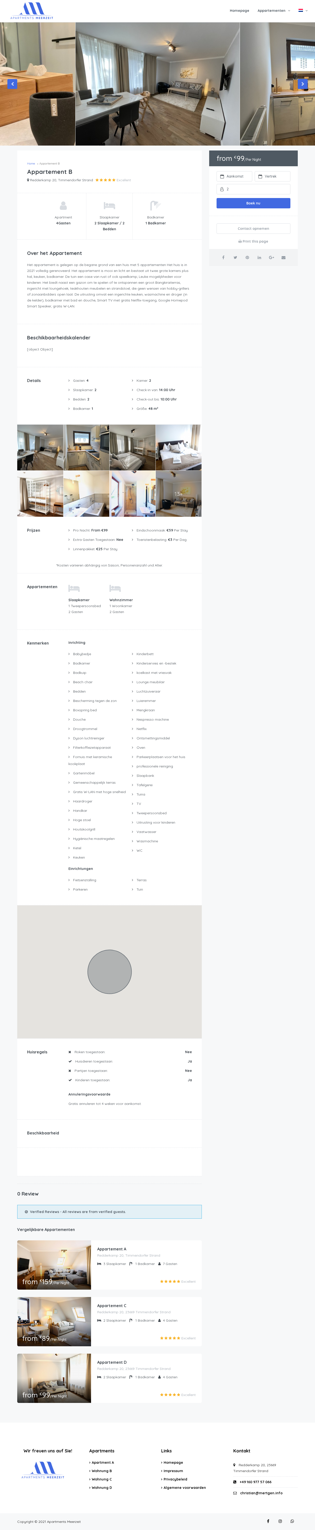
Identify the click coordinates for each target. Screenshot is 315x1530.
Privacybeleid (175, 1479)
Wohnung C (102, 1479)
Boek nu (253, 203)
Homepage (239, 10)
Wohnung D (102, 1487)
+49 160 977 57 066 (255, 1482)
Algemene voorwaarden (185, 1487)
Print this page (255, 241)
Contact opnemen (253, 228)
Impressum (173, 1471)
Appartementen (271, 10)
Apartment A (103, 1462)
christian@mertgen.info (261, 1493)
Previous (12, 84)
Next (303, 84)
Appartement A (111, 1249)
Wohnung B (102, 1471)
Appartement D (112, 1362)
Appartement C (111, 1305)
